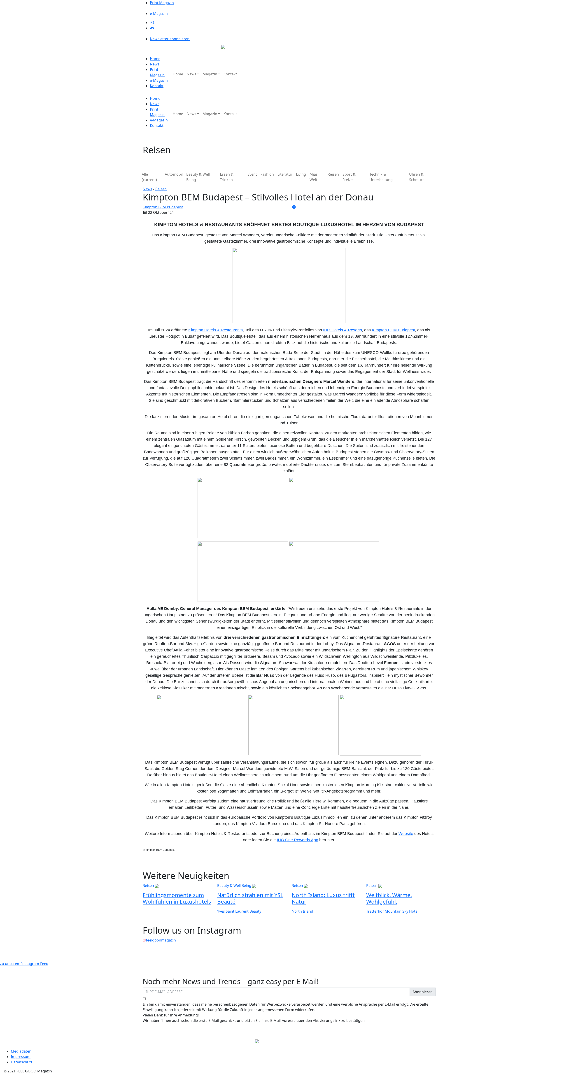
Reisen (333, 174)
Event (252, 174)
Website (406, 833)
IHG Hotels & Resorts (342, 330)
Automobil (174, 174)
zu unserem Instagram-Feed (24, 963)
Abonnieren (423, 991)
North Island (302, 911)
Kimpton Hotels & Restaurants (215, 330)
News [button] (191, 74)
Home (155, 58)
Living (301, 174)
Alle (149, 177)
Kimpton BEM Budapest (163, 207)
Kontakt (156, 85)
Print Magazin (162, 2)
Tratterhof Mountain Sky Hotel (392, 911)
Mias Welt (314, 177)
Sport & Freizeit (349, 177)
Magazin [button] (210, 74)
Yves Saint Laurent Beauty (239, 911)
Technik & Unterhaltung (381, 177)
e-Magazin (159, 13)
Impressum (20, 1056)
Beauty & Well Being (198, 177)
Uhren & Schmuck (417, 177)
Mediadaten (21, 1051)
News (154, 64)
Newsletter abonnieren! (170, 38)
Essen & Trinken (226, 177)
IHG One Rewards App (297, 840)
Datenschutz (22, 1062)
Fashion (267, 174)
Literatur (284, 174)
